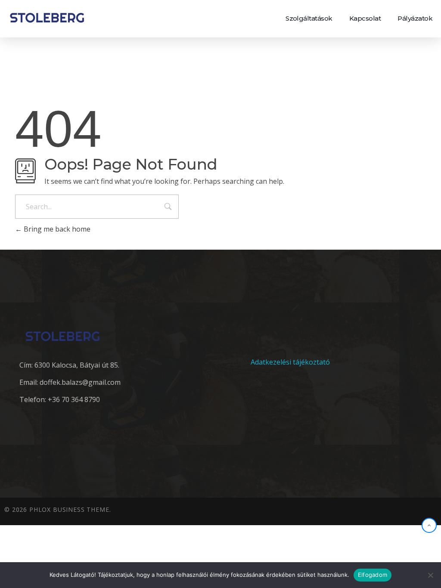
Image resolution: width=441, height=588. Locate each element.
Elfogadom (372, 574)
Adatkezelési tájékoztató (290, 362)
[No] (430, 575)
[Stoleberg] (46, 17)
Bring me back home (56, 229)
